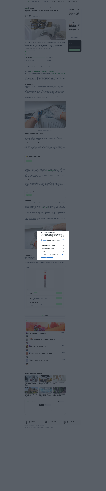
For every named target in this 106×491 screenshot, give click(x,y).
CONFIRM (47, 257)
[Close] (67, 232)
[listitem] (53, 243)
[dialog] (53, 245)
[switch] (63, 245)
